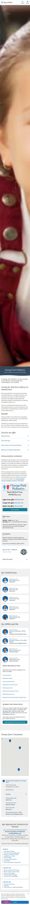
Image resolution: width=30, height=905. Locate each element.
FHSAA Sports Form (10, 688)
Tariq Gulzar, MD (14, 608)
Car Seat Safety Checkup (10, 859)
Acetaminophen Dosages (10, 874)
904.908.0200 (19, 500)
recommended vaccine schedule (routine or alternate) (12, 479)
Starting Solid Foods (9, 884)
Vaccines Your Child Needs (11, 876)
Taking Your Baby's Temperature (12, 862)
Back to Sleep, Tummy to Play (11, 871)
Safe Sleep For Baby (9, 851)
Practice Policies (7, 675)
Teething (6, 885)
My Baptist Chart (7, 711)
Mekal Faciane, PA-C (15, 650)
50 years (16, 382)
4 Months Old (7, 882)
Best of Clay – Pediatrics (10, 550)
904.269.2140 (19, 503)
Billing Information (8, 678)
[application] (15, 757)
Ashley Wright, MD (14, 617)
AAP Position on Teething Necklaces (13, 887)
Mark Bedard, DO (14, 580)
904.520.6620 (18, 506)
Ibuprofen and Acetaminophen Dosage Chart (14, 697)
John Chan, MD (13, 589)
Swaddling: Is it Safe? (9, 856)
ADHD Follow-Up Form (8, 694)
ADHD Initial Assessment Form (10, 691)
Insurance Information (8, 681)
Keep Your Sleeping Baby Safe (12, 853)
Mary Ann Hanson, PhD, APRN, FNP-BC (18, 641)
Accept (15, 902)
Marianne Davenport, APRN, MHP (17, 631)
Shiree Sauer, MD (14, 599)
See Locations (15, 509)
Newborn (5, 849)
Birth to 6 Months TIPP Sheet (11, 870)
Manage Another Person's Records (15, 722)
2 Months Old (7, 868)
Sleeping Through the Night (11, 854)
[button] (20, 748)
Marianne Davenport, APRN (14, 812)
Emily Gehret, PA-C (14, 659)
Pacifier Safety (7, 857)
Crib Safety (7, 860)
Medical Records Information (10, 684)
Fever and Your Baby (9, 873)
